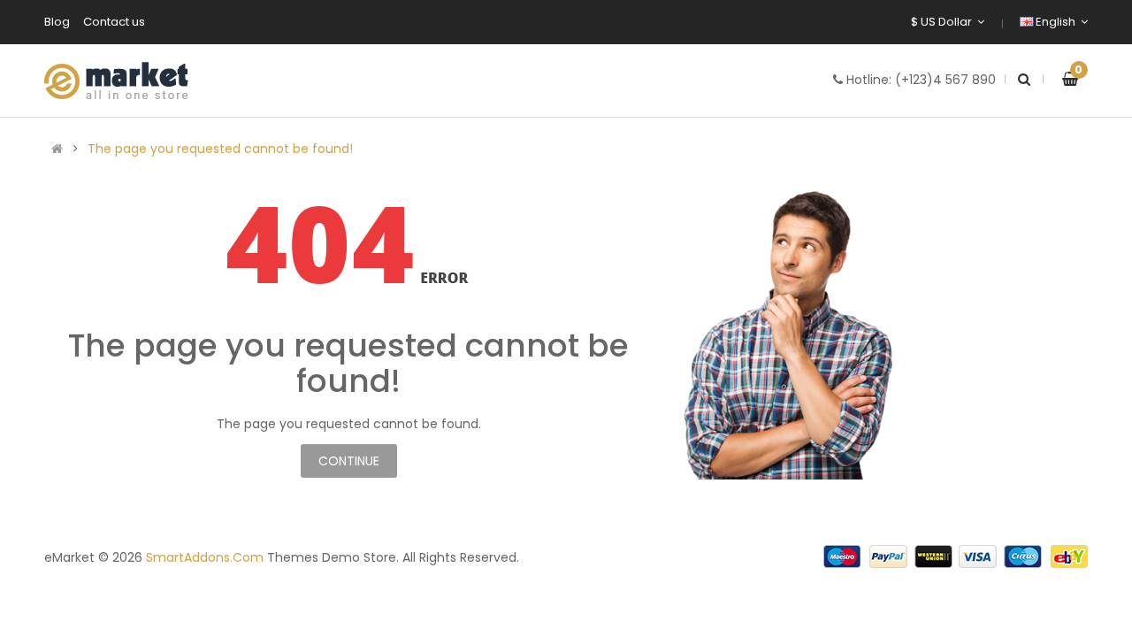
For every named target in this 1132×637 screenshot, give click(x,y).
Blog (57, 21)
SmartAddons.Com (205, 557)
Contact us (114, 21)
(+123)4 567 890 (945, 79)
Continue (348, 461)
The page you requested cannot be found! (220, 148)
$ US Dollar (944, 21)
